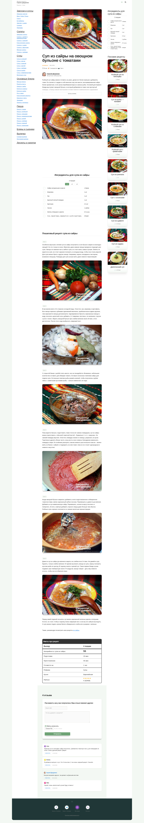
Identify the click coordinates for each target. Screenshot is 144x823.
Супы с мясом (21, 61)
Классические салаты (23, 43)
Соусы (19, 18)
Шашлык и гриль (22, 98)
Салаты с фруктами (23, 47)
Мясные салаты (21, 50)
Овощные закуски (22, 14)
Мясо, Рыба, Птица (22, 16)
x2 (72, 184)
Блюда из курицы (22, 88)
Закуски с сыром (22, 23)
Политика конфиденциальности (72, 815)
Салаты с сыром (22, 45)
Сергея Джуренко (23, 2)
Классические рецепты (23, 95)
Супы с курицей (21, 63)
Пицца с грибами (22, 121)
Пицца (20, 106)
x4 (77, 184)
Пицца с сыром (21, 109)
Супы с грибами (21, 68)
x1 (67, 184)
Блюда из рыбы (21, 91)
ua (122, 2)
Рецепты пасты (21, 84)
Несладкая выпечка (22, 139)
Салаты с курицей (22, 40)
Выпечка (21, 133)
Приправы (20, 28)
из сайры (76, 630)
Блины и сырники (25, 129)
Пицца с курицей (22, 123)
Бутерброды (20, 21)
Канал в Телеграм (67, 811)
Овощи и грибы (21, 86)
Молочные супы (21, 75)
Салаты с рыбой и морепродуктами (22, 37)
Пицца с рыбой (21, 118)
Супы (19, 56)
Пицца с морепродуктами (24, 116)
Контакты (88, 811)
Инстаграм (77, 811)
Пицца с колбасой (22, 111)
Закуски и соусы (25, 11)
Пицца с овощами (22, 114)
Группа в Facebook (56, 811)
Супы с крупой (21, 66)
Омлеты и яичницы (22, 102)
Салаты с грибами (22, 52)
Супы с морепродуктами (24, 72)
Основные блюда (25, 79)
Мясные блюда (21, 82)
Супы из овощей (22, 59)
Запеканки (20, 100)
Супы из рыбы (21, 70)
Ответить (47, 753)
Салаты (21, 31)
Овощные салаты (22, 34)
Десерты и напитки (26, 143)
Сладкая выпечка (22, 136)
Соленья (19, 25)
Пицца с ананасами (22, 125)
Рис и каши (20, 93)
